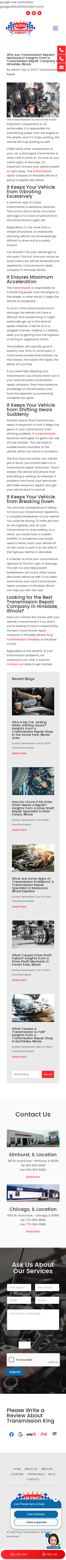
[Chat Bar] (33, 1554)
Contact (33, 1479)
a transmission (45, 433)
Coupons (17, 1474)
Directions (33, 1177)
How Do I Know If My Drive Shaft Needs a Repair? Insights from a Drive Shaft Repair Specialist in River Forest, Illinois (33, 808)
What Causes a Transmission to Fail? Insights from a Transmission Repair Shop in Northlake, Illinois (32, 1035)
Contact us (14, 664)
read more (19, 753)
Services (46, 1469)
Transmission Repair (23, 747)
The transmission (19, 288)
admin (15, 70)
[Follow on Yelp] (39, 13)
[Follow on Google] (34, 13)
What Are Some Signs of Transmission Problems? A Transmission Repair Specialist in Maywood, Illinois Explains (33, 884)
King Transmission (25, 743)
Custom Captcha (21, 1337)
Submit (14, 1372)
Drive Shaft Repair (21, 824)
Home (17, 1469)
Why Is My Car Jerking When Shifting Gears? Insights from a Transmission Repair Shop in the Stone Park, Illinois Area (32, 730)
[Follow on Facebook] (28, 13)
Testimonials (36, 1474)
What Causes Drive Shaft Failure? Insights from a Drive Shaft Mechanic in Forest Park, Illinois (32, 960)
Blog (51, 1474)
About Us (31, 1469)
